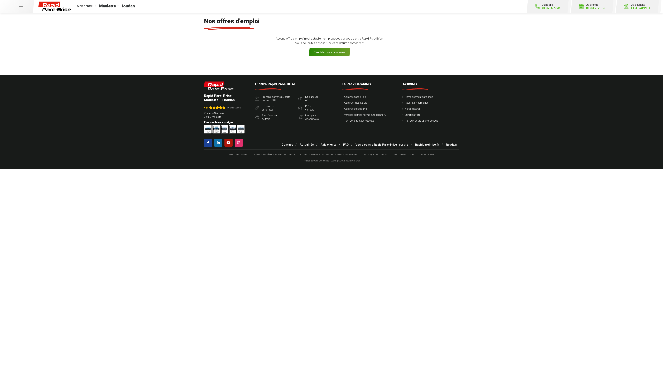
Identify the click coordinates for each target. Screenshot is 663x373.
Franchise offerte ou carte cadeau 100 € (276, 98)
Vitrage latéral (412, 108)
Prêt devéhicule (309, 108)
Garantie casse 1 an (355, 96)
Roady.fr (452, 144)
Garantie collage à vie (355, 108)
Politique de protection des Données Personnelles (330, 155)
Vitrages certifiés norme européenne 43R (366, 114)
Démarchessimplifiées (268, 108)
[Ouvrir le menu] (17, 6)
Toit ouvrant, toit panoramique (421, 120)
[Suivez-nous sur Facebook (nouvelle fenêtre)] (209, 143)
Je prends (595, 6)
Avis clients (328, 144)
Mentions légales (238, 155)
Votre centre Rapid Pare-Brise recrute (381, 144)
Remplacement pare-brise (419, 96)
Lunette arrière (412, 114)
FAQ (346, 144)
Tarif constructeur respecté (359, 120)
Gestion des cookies (404, 155)
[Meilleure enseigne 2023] (241, 129)
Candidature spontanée (329, 52)
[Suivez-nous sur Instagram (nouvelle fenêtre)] (239, 143)
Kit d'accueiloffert (311, 98)
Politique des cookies (375, 155)
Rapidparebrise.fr (427, 144)
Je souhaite (641, 6)
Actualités (307, 144)
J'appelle (551, 6)
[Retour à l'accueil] (218, 86)
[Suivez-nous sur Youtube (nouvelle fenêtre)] (229, 143)
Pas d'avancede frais (269, 117)
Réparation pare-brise (416, 102)
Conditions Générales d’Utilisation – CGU (275, 155)
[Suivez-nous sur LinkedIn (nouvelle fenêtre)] (219, 143)
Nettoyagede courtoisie (312, 117)
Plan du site (427, 155)
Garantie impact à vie (355, 102)
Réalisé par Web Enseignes (316, 161)
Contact (287, 144)
